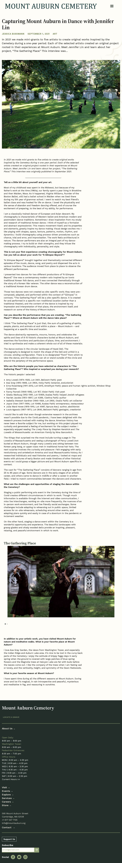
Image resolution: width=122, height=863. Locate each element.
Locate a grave (11, 717)
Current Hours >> (11, 779)
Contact (7, 827)
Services (7, 798)
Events (6, 791)
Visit (4, 787)
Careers (6, 801)
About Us (7, 728)
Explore (6, 794)
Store (5, 805)
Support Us (9, 839)
